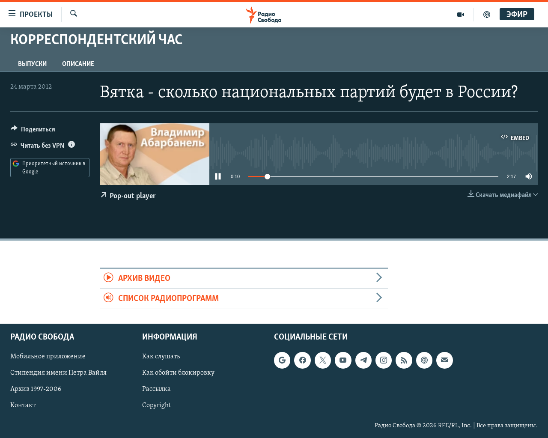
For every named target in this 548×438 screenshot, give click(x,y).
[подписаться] (444, 360)
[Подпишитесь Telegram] (363, 360)
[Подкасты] (424, 360)
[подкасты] (487, 14)
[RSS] (404, 360)
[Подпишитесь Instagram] (383, 360)
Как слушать (161, 357)
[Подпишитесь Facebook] (302, 360)
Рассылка (156, 389)
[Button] (33, 131)
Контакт (23, 405)
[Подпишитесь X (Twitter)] (323, 360)
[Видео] (461, 14)
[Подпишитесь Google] (282, 360)
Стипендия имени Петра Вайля (58, 373)
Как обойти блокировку (178, 373)
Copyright (156, 405)
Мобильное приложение (48, 357)
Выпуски (32, 64)
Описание (78, 64)
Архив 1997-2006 (35, 389)
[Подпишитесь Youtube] (343, 360)
